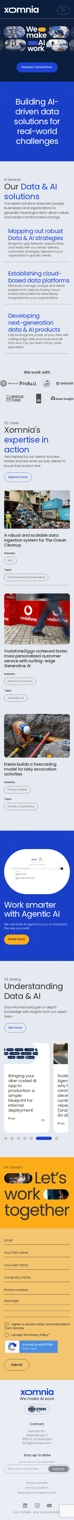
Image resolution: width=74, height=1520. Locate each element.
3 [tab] (18, 1138)
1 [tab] (5, 1138)
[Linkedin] (25, 1506)
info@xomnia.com (37, 1443)
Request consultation (37, 67)
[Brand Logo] (21, 9)
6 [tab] (37, 1138)
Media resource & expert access (37, 1492)
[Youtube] (49, 1506)
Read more (16, 939)
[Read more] (37, 509)
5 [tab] (31, 1138)
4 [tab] (25, 1138)
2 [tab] (12, 1138)
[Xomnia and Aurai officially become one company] (26, 1088)
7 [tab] (44, 1138)
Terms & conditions (37, 1487)
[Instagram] (37, 1506)
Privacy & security (37, 1482)
